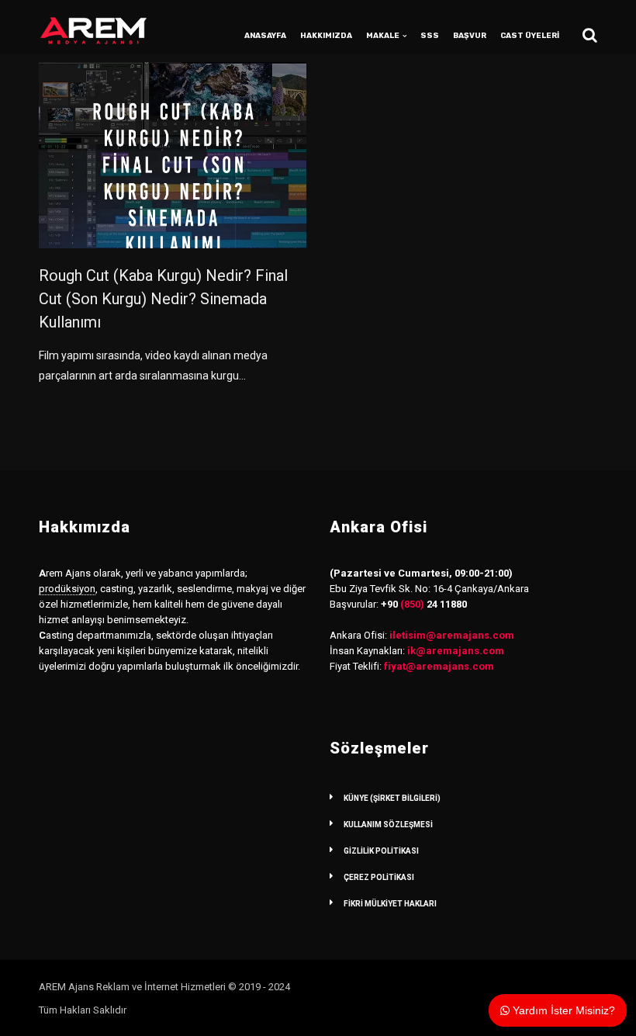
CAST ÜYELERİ (529, 35)
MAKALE (382, 35)
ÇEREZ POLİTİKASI (379, 877)
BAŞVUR (469, 35)
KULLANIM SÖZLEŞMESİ (388, 824)
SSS (429, 35)
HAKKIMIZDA (326, 35)
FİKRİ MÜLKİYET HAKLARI (390, 903)
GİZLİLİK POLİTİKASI (381, 851)
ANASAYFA (265, 35)
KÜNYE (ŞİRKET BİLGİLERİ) (392, 798)
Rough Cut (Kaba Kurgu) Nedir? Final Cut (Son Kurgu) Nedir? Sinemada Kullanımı (163, 298)
